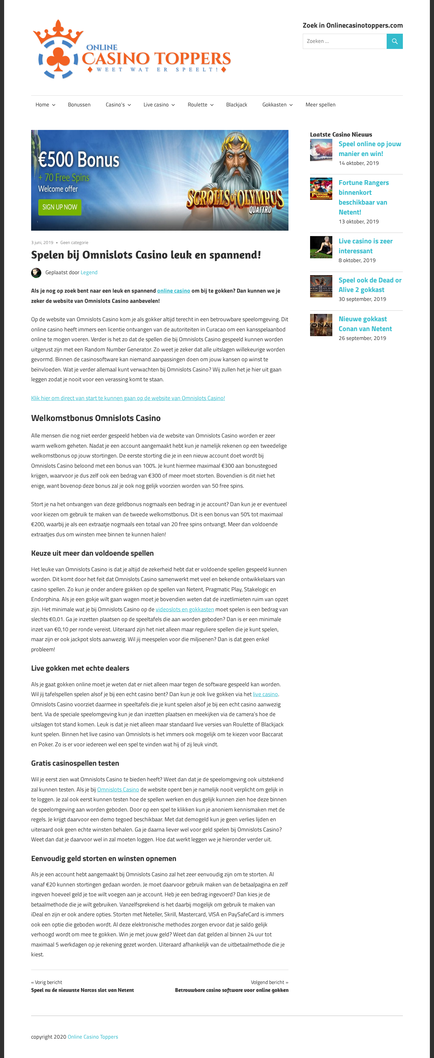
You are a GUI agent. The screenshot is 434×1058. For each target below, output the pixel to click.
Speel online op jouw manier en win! (370, 148)
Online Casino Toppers (93, 1037)
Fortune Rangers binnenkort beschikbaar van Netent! (364, 197)
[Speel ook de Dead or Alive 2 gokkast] (321, 288)
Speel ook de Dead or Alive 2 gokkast (370, 285)
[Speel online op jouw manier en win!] (321, 151)
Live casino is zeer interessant (366, 245)
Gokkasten (274, 104)
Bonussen (79, 104)
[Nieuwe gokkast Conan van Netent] (321, 326)
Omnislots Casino (118, 789)
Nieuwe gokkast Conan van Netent (365, 323)
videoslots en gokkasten (185, 609)
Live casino (156, 104)
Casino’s (115, 104)
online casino (173, 290)
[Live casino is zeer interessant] (321, 248)
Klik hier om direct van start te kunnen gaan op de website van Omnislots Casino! (128, 398)
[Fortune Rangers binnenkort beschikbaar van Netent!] (321, 190)
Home (42, 104)
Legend (89, 272)
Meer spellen (321, 104)
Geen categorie (74, 242)
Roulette (197, 104)
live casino (265, 694)
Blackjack (236, 104)
